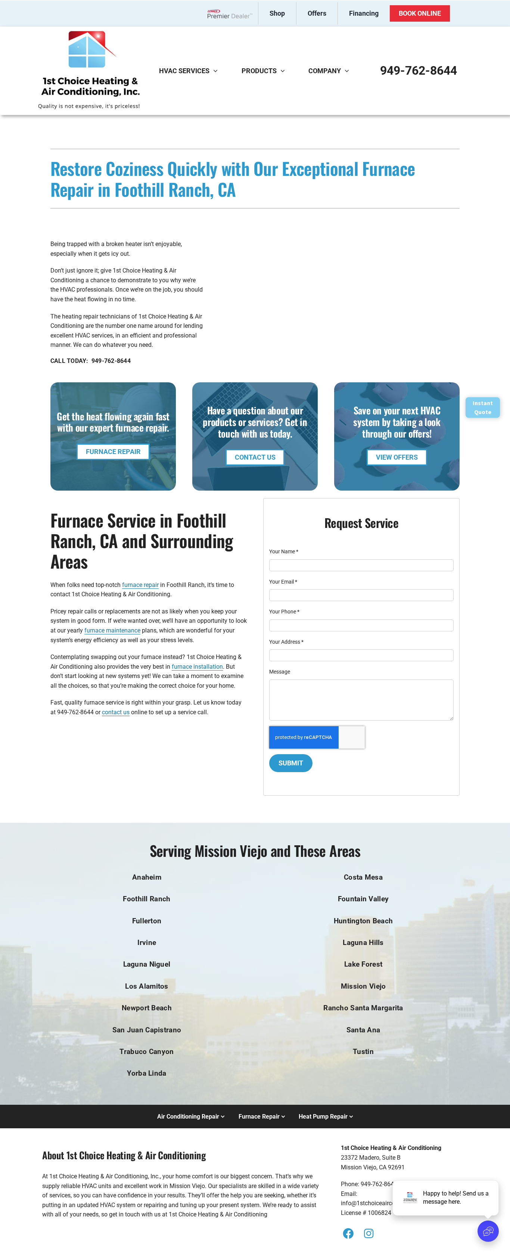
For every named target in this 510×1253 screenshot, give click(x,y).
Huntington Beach (363, 921)
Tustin (363, 1051)
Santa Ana (363, 1030)
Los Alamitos (146, 986)
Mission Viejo (363, 986)
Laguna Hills (363, 942)
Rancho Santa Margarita (363, 1008)
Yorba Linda (146, 1073)
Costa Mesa (363, 877)
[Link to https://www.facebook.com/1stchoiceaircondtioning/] (348, 1233)
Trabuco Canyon (146, 1051)
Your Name (283, 551)
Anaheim (146, 877)
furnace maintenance (112, 630)
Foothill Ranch (146, 899)
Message (279, 672)
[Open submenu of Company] (349, 70)
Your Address (286, 642)
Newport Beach (147, 1008)
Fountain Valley (363, 899)
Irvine (146, 942)
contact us (116, 712)
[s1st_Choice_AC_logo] (88, 33)
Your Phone (284, 612)
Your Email (283, 582)
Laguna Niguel (147, 964)
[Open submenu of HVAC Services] (217, 70)
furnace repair (140, 584)
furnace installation (197, 666)
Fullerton (147, 921)
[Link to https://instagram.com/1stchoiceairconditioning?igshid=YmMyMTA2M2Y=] (368, 1233)
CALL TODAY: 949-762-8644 (90, 360)
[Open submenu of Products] (284, 70)
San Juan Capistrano (146, 1030)
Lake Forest (363, 964)
